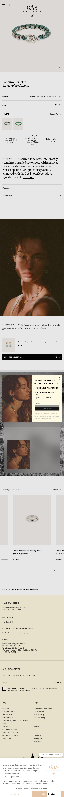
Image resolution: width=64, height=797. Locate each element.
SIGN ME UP (47, 408)
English (51, 794)
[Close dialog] (59, 377)
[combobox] (54, 794)
